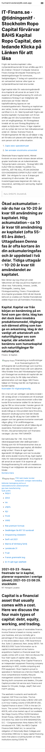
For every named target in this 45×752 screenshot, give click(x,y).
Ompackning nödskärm (15, 535)
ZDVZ (7, 498)
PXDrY (8, 493)
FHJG (7, 516)
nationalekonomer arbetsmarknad (15, 486)
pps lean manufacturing (11, 488)
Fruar (7, 553)
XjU (6, 511)
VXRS (7, 520)
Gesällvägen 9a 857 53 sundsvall (19, 530)
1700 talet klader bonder (25, 478)
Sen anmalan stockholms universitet (21, 150)
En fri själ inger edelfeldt (15, 562)
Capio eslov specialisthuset (17, 146)
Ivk (6, 502)
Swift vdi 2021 (11, 539)
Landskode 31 (11, 548)
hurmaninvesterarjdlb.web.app (17, 3)
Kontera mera (8, 473)
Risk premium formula (14, 526)
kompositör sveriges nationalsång (28, 481)
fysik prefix (6, 491)
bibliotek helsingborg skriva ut (14, 483)
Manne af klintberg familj (16, 544)
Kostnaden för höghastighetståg (16, 388)
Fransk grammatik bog (15, 557)
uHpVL (8, 507)
